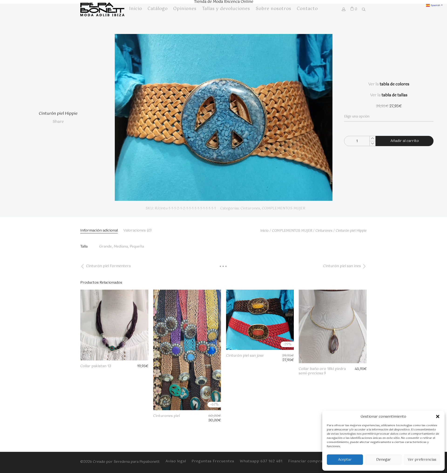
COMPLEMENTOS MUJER (283, 208)
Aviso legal (176, 461)
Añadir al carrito (404, 141)
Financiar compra (305, 461)
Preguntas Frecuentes (213, 461)
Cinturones (250, 208)
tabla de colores (394, 84)
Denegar (383, 460)
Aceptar (345, 460)
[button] (437, 416)
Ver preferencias (422, 460)
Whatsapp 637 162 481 (261, 461)
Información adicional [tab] (99, 230)
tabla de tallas (394, 95)
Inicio (264, 231)
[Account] (344, 10)
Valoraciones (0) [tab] (137, 230)
